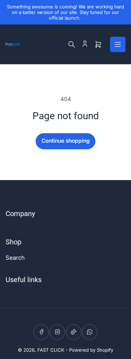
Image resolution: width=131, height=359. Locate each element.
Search (15, 257)
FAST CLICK (50, 350)
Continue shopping (66, 140)
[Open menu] (117, 44)
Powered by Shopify (91, 350)
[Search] (71, 44)
